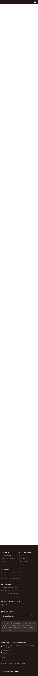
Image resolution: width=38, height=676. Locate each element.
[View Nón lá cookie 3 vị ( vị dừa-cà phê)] (10, 65)
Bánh (20, 556)
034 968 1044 (17, 590)
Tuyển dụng (16, 473)
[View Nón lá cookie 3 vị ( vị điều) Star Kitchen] (28, 65)
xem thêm (19, 319)
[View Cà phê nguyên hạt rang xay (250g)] (28, 155)
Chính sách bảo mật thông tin (11, 579)
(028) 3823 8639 (5, 590)
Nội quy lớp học (24, 562)
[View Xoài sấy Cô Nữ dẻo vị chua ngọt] (28, 185)
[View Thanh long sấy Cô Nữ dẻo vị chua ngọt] (10, 95)
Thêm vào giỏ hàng (6, 84)
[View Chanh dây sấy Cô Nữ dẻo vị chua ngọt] (28, 95)
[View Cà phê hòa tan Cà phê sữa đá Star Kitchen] (10, 155)
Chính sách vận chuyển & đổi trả (11, 576)
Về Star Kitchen (6, 556)
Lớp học (21, 564)
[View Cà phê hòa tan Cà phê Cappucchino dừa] (28, 125)
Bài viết (9, 473)
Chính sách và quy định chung (11, 573)
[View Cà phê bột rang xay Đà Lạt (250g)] (10, 185)
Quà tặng (22, 559)
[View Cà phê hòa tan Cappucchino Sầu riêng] (10, 125)
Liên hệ (3, 562)
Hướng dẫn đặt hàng (8, 559)
